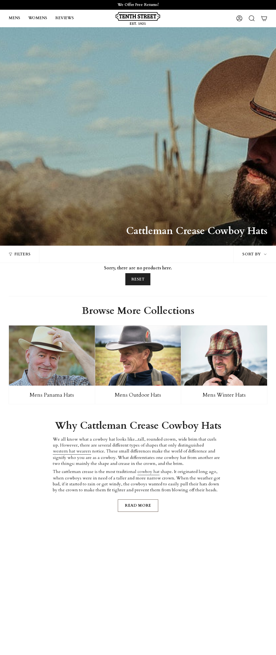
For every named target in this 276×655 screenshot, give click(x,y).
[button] (14, 18)
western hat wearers (72, 451)
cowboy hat (148, 472)
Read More (138, 505)
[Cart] (264, 18)
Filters (22, 254)
